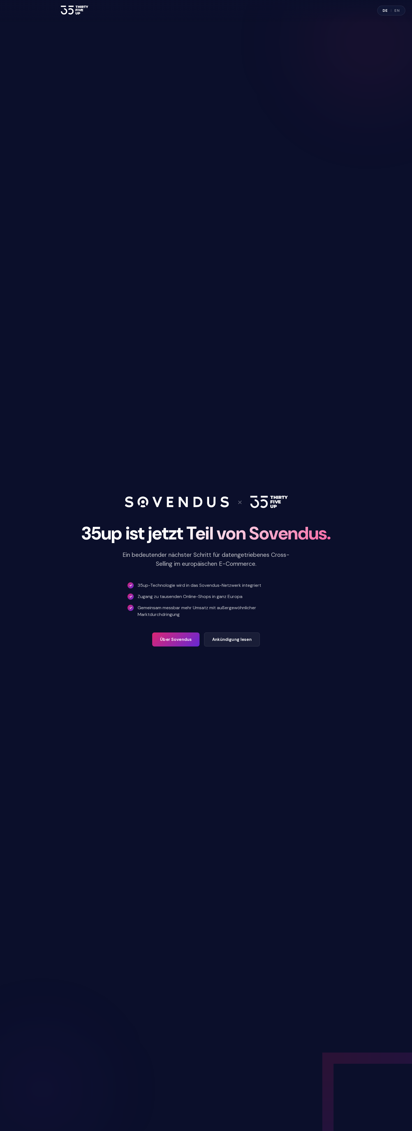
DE (385, 10)
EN (397, 10)
